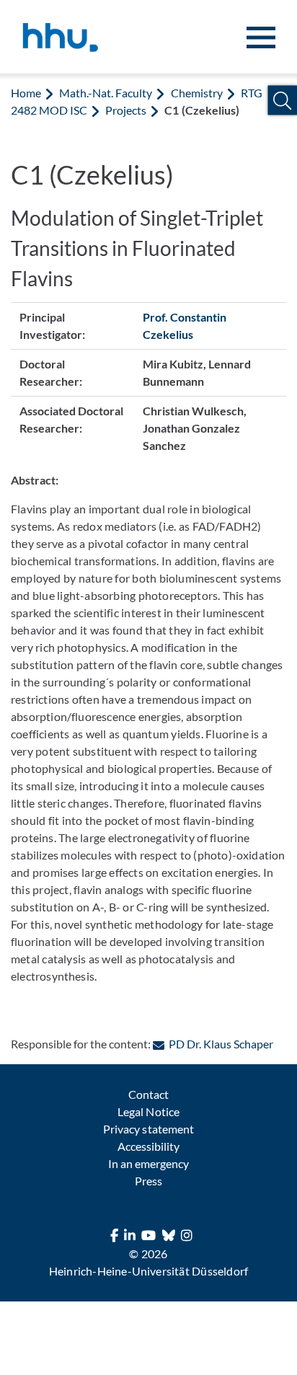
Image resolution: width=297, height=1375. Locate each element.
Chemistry (197, 93)
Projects (125, 110)
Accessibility (148, 1146)
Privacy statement (148, 1129)
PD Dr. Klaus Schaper (220, 1044)
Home (26, 93)
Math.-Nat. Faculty (105, 93)
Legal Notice (148, 1111)
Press (148, 1181)
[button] (282, 100)
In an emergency (148, 1163)
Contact (148, 1094)
